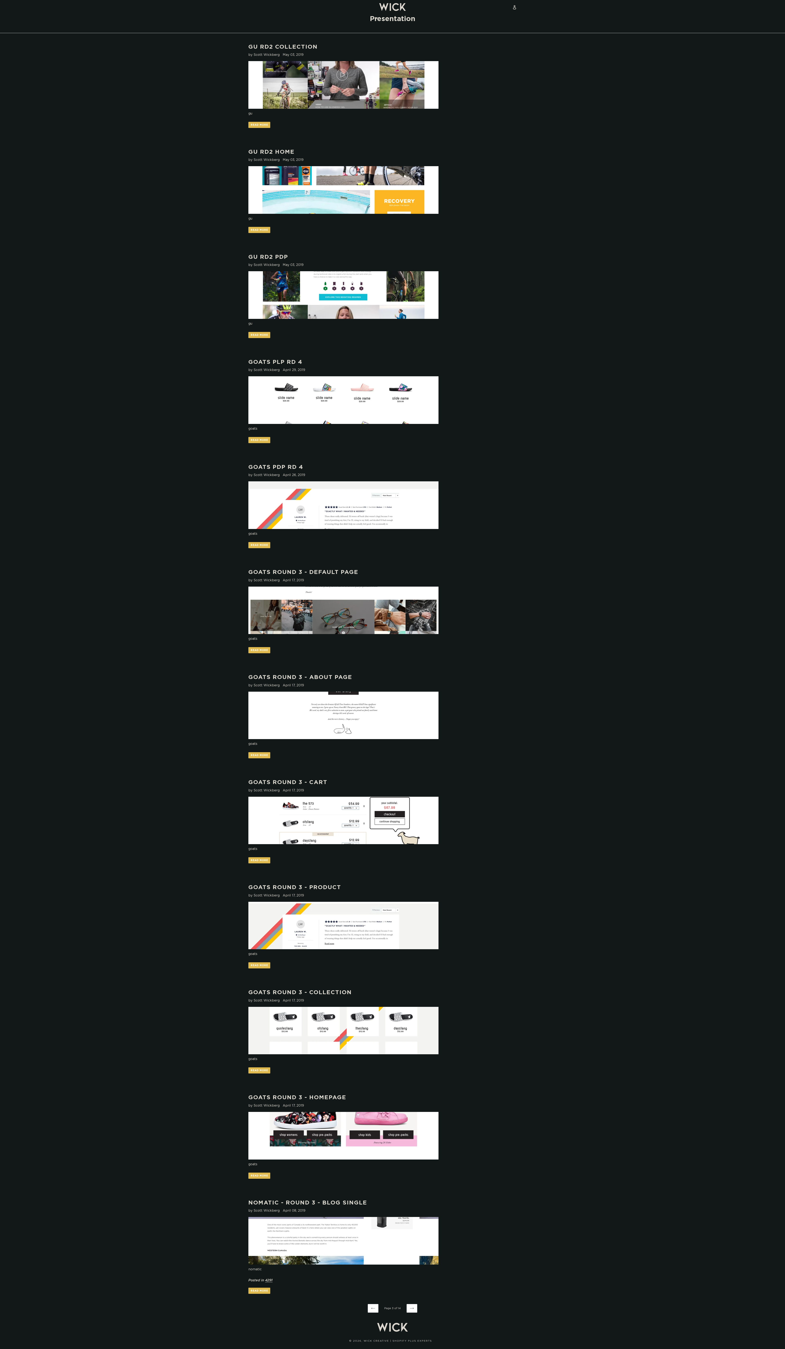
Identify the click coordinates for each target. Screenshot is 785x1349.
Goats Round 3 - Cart (287, 782)
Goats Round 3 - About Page (300, 677)
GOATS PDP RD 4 (275, 467)
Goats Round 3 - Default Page (303, 572)
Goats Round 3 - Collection (300, 992)
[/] (392, 7)
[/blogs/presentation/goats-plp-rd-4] (343, 400)
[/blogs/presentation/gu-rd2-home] (343, 190)
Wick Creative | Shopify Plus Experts (398, 1340)
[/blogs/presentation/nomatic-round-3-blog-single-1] (343, 1241)
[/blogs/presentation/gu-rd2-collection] (343, 85)
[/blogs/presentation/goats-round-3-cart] (343, 820)
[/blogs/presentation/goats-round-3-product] (343, 925)
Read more (259, 124)
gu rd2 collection (283, 46)
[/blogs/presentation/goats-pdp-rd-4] (343, 505)
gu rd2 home (271, 151)
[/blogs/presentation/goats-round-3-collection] (343, 1030)
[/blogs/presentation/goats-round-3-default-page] (343, 610)
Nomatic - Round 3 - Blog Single (307, 1202)
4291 (269, 1280)
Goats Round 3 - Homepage (297, 1097)
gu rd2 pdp (268, 256)
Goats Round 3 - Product (294, 887)
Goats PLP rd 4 (275, 362)
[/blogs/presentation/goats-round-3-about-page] (343, 715)
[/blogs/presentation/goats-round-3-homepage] (343, 1136)
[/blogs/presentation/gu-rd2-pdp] (343, 295)
